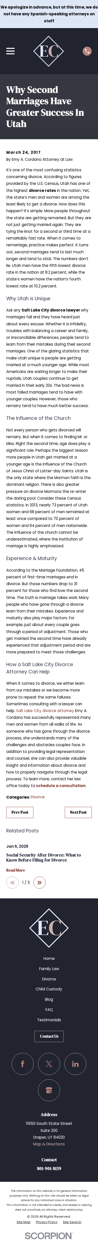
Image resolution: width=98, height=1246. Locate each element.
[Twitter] (49, 1064)
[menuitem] (24, 1222)
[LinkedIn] (75, 1064)
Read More (15, 870)
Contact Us (49, 1036)
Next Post (78, 812)
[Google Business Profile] (49, 1090)
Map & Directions (49, 1144)
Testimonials (49, 1020)
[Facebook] (23, 1064)
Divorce (38, 797)
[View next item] (39, 883)
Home (49, 958)
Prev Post (20, 812)
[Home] (48, 51)
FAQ (49, 1009)
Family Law (49, 968)
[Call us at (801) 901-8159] (87, 51)
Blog (49, 999)
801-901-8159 (49, 1168)
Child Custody (49, 989)
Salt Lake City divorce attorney (45, 710)
